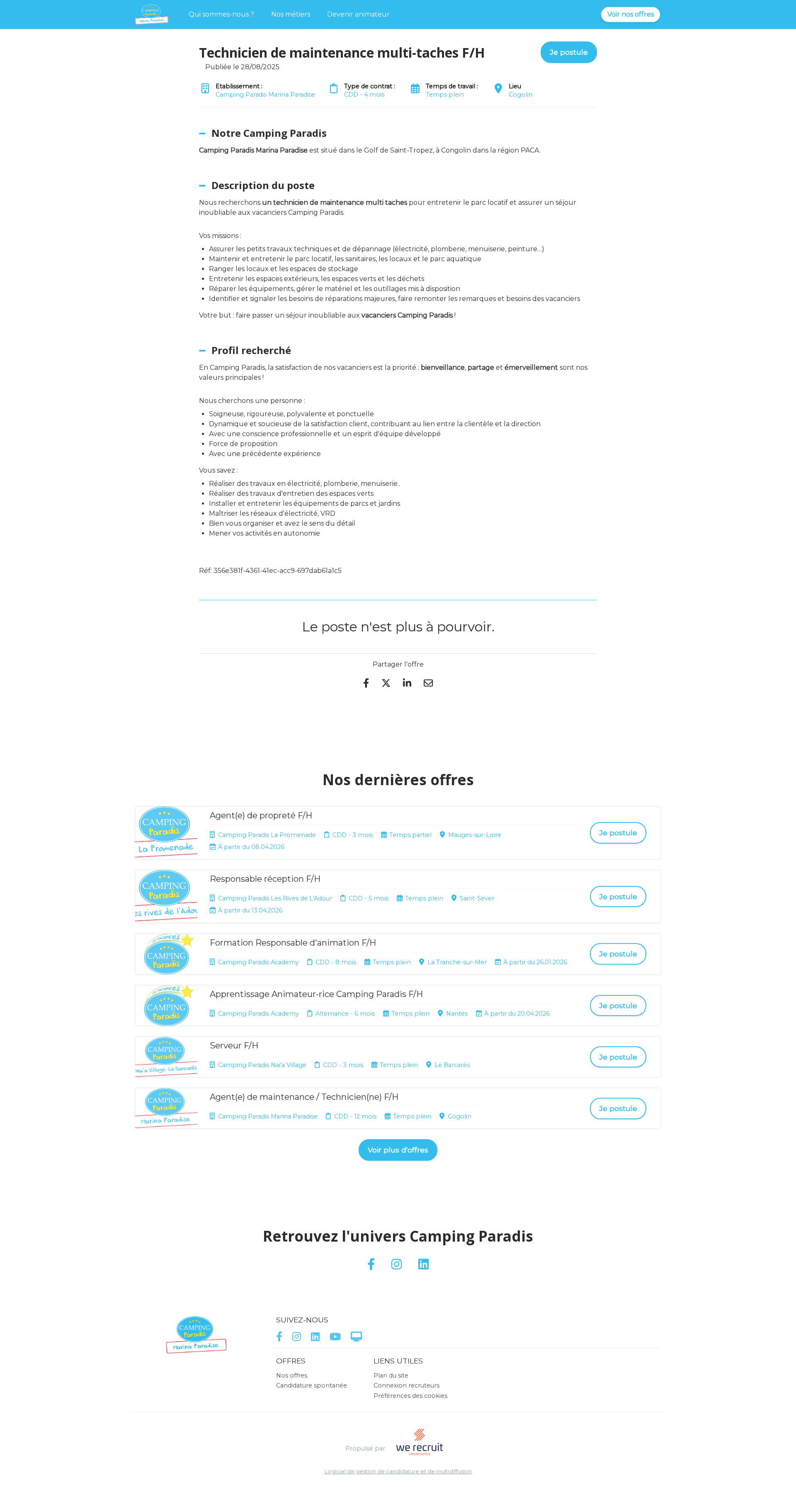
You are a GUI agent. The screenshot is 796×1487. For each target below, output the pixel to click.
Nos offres (291, 1375)
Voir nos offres (630, 14)
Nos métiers (290, 14)
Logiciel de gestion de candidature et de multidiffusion (398, 1472)
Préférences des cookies (410, 1396)
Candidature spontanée (311, 1385)
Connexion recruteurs (406, 1385)
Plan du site (391, 1375)
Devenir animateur (358, 14)
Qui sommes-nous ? (221, 14)
